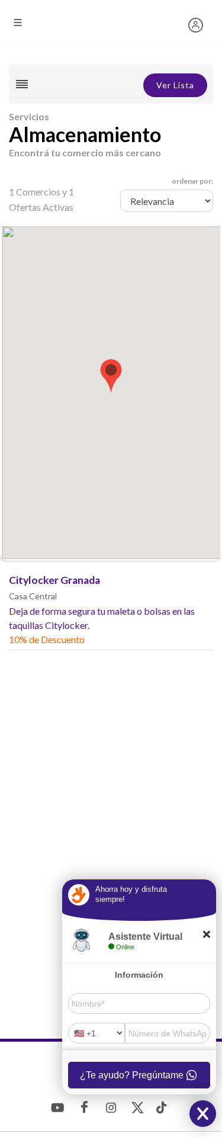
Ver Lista (175, 85)
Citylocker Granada (54, 580)
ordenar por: (192, 180)
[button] (111, 374)
